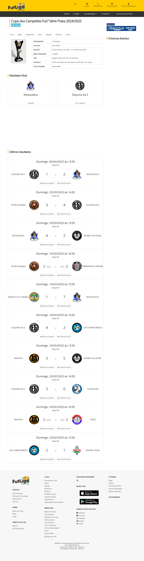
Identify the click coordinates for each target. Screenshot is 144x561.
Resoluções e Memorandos (53, 502)
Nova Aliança (18, 204)
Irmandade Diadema (93, 266)
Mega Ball (55, 165)
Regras (14, 526)
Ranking (47, 491)
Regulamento (49, 499)
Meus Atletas (49, 533)
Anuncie (15, 501)
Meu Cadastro (49, 514)
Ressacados (56, 66)
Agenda (47, 486)
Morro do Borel (77, 62)
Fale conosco (17, 499)
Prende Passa (93, 450)
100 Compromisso (92, 327)
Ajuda (14, 516)
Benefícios (48, 489)
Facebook (81, 513)
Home (67, 13)
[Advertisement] (55, 128)
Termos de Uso (17, 493)
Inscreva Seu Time (125, 13)
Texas (93, 419)
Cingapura (92, 389)
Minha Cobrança (50, 525)
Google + (81, 521)
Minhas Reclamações (51, 528)
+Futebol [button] (105, 13)
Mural (46, 531)
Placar (46, 483)
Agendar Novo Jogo (51, 517)
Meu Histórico (49, 522)
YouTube (81, 515)
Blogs (110, 480)
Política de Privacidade (20, 496)
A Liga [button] (76, 13)
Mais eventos (15, 25)
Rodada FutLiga (50, 494)
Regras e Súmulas (115, 491)
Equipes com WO (50, 536)
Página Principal (50, 512)
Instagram (82, 518)
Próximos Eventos (115, 486)
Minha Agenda (49, 520)
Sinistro (18, 358)
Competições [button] (90, 13)
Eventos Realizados (115, 489)
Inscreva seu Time (50, 480)
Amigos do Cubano (18, 297)
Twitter (80, 524)
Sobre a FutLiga (17, 511)
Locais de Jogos (50, 497)
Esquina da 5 (80, 94)
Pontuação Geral (18, 528)
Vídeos (111, 483)
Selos (14, 514)
